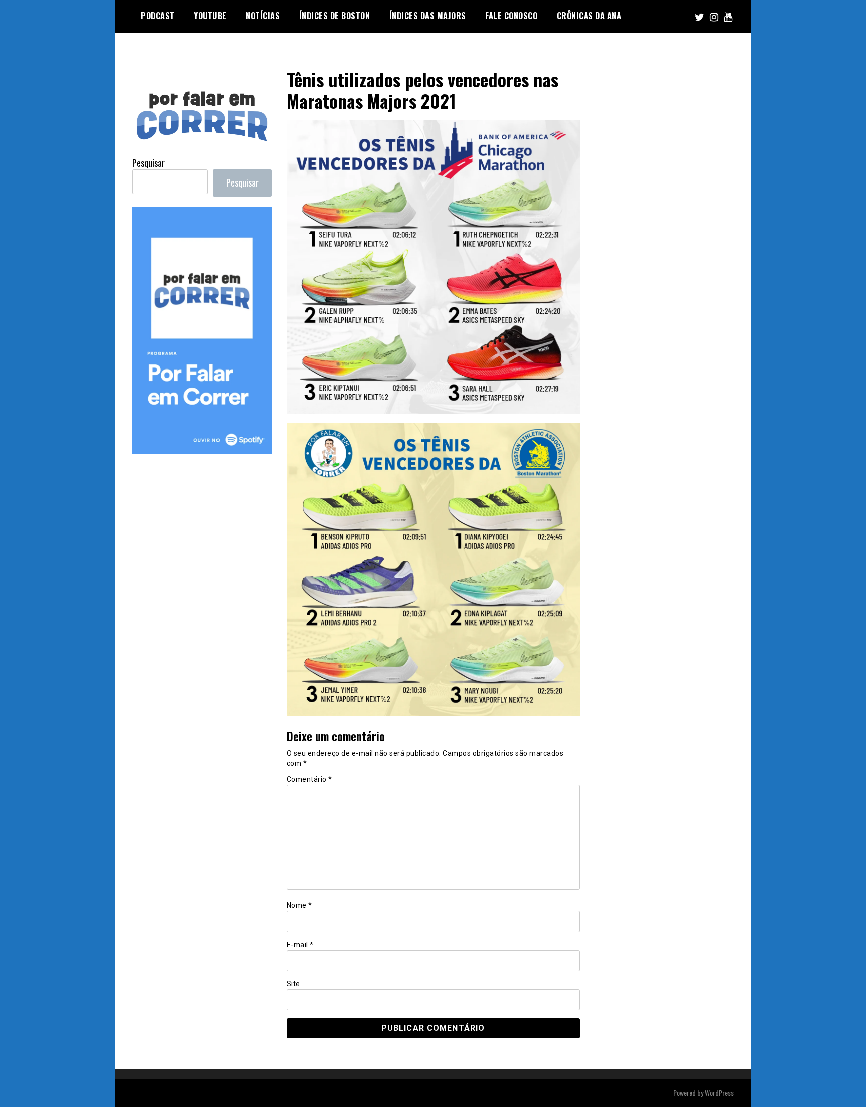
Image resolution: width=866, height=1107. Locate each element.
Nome (299, 905)
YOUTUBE (210, 16)
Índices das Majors (427, 16)
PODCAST (158, 16)
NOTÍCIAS (263, 16)
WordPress (719, 1092)
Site (293, 984)
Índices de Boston (334, 16)
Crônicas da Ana (589, 16)
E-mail (300, 945)
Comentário (309, 779)
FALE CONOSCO (511, 16)
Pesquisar (148, 162)
